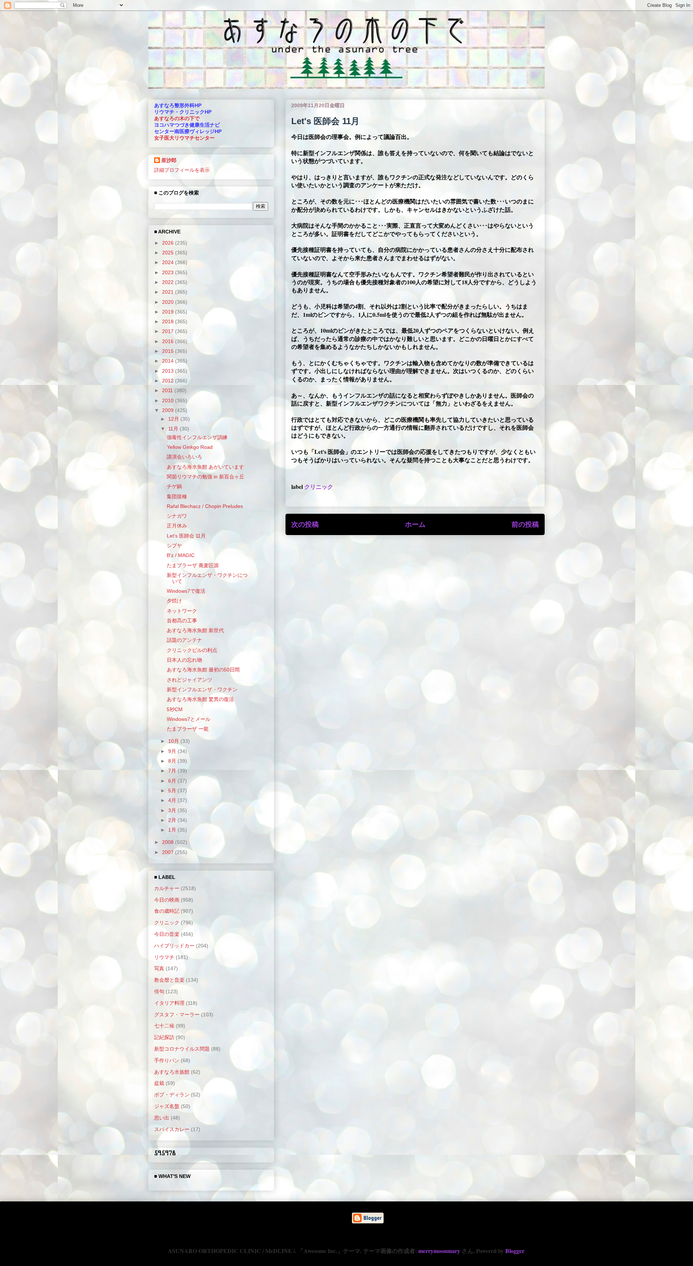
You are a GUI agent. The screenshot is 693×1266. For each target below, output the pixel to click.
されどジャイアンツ (189, 680)
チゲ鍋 (174, 486)
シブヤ (174, 545)
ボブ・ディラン (171, 1095)
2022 (168, 282)
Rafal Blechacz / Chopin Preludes (205, 506)
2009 (168, 410)
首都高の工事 (182, 620)
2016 (168, 341)
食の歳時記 (166, 911)
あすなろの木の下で (177, 118)
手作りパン (166, 1060)
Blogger (514, 1251)
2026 (168, 243)
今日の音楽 (166, 934)
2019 (168, 312)
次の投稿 (305, 524)
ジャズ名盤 (166, 1106)
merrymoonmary (439, 1251)
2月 (173, 820)
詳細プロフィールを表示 (182, 170)
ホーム (415, 524)
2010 (168, 400)
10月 (174, 741)
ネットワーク (182, 611)
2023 (168, 272)
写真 (159, 968)
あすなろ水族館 (171, 1072)
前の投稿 (525, 524)
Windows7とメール (188, 719)
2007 (168, 852)
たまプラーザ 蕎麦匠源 (193, 565)
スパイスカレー (171, 1129)
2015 (168, 351)
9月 (173, 751)
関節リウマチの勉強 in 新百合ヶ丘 (205, 476)
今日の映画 (166, 900)
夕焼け (174, 601)
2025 (168, 252)
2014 (168, 361)
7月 (173, 771)
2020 (168, 302)
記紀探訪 (164, 1037)
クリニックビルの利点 (192, 650)
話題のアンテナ (184, 640)
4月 (173, 800)
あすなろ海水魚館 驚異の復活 (200, 699)
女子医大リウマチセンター (184, 138)
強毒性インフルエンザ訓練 (197, 437)
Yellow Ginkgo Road (190, 447)
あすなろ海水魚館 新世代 (195, 630)
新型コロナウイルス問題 (182, 1049)
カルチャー (166, 888)
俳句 (159, 991)
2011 (168, 390)
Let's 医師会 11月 (186, 536)
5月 (173, 790)
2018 (168, 321)
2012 (168, 381)
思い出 (161, 1118)
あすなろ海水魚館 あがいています (205, 467)
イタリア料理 (169, 1003)
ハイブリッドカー (174, 946)
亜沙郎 (168, 160)
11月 (174, 429)
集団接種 (177, 496)
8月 (173, 761)
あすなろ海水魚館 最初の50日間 (203, 670)
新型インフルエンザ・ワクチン (202, 689)
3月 (173, 810)
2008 (168, 842)
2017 (168, 331)
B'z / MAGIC (181, 555)
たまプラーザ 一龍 (188, 729)
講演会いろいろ (184, 457)
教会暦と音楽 (169, 980)
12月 (174, 419)
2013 (168, 371)
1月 (173, 830)
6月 (173, 781)
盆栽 (159, 1083)
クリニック (318, 486)
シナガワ (177, 516)
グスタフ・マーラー (177, 1014)
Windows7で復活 (186, 591)
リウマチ (164, 957)
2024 (168, 262)
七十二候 (164, 1026)
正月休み (177, 526)
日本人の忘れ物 (184, 660)
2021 (168, 292)
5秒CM (175, 709)
